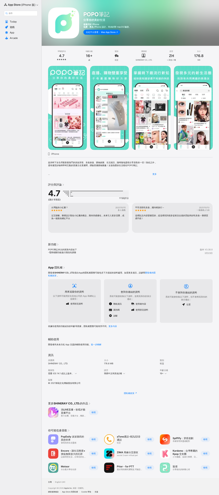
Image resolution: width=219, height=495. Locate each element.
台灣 (50, 482)
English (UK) (60, 482)
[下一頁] (216, 108)
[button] (20, 21)
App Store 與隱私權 (70, 492)
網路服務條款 (53, 492)
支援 (96, 492)
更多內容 (113, 326)
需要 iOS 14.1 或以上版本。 (61, 373)
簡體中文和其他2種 (113, 373)
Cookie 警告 (86, 492)
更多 (154, 174)
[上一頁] (45, 108)
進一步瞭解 (96, 344)
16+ (162, 373)
